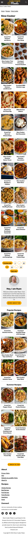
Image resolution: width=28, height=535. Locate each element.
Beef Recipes (5, 490)
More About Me (14, 303)
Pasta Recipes (5, 495)
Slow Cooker (14, 11)
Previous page (7, 263)
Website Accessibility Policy (9, 478)
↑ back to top (14, 464)
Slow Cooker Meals (5, 6)
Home (2, 11)
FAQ (2, 475)
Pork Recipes (5, 492)
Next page (14, 271)
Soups (3, 499)
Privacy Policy (5, 473)
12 (12, 267)
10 (24, 263)
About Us (4, 480)
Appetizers (4, 497)
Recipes (8, 11)
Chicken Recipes (6, 488)
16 (21, 267)
